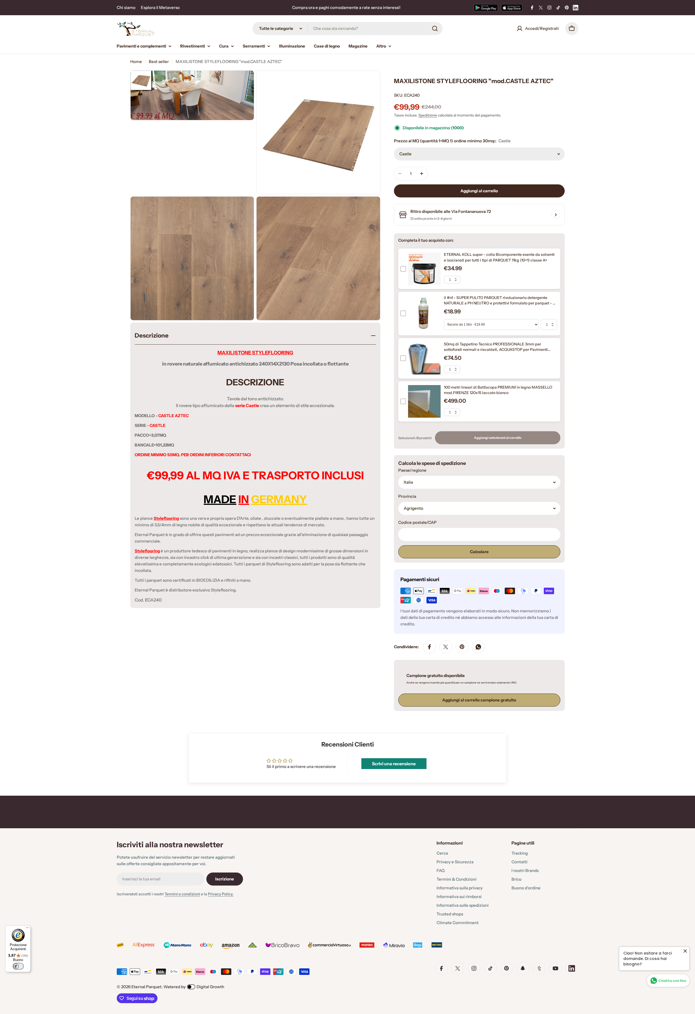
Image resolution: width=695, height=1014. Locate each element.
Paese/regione (412, 470)
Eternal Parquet (146, 986)
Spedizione (427, 115)
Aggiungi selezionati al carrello (497, 438)
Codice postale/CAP (417, 522)
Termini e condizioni (182, 894)
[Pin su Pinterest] (462, 646)
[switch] (18, 966)
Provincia (407, 496)
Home (136, 61)
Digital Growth (210, 986)
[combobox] (347, 28)
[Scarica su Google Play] (485, 7)
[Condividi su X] (445, 646)
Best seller (159, 61)
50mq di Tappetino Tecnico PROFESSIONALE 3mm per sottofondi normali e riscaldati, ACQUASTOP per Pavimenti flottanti (496, 350)
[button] (109, 963)
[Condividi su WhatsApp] (478, 646)
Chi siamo (126, 7)
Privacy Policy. (220, 894)
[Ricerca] (435, 28)
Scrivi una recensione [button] (394, 763)
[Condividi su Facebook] (429, 646)
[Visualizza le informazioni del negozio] (555, 214)
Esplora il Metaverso (160, 7)
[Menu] (27, 929)
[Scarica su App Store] (512, 7)
